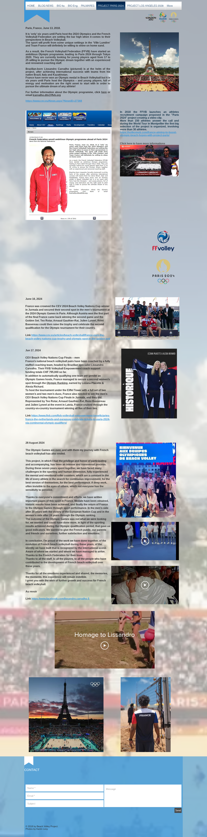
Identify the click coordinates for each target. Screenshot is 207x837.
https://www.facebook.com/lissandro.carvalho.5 (61, 598)
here (104, 92)
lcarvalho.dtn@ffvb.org (47, 95)
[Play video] (145, 541)
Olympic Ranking (57, 383)
